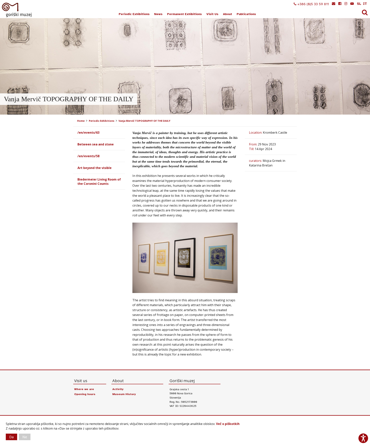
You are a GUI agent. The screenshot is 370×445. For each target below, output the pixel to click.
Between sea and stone (95, 144)
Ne (24, 437)
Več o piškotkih (228, 424)
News (158, 14)
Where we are (84, 389)
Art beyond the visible (94, 168)
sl (359, 4)
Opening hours (84, 394)
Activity (117, 389)
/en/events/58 (88, 156)
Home (81, 120)
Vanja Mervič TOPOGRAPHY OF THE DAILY (144, 120)
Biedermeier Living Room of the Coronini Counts (99, 181)
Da (11, 437)
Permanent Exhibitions (184, 14)
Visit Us (212, 14)
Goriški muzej (17, 10)
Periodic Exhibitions (134, 14)
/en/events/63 (88, 132)
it (365, 4)
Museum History (124, 394)
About (227, 14)
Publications (246, 14)
